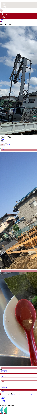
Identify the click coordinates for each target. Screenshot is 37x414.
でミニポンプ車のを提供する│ (23, 394)
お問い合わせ (4, 6)
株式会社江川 (8, 144)
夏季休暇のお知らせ (4, 387)
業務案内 (4, 2)
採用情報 (4, 4)
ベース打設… (3, 149)
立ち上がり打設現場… (4, 370)
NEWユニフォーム (3, 376)
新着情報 (2, 391)
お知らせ (4, 145)
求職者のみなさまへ (5, 3)
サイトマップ (4, 7)
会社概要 (4, 5)
